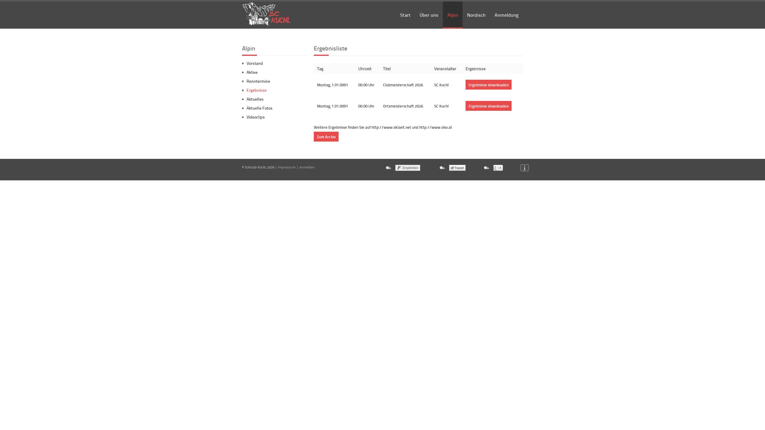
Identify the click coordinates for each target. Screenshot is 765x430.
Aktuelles (255, 99)
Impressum (287, 167)
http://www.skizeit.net (391, 127)
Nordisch (476, 14)
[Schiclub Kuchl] (266, 26)
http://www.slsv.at (435, 127)
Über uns (429, 14)
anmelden (307, 167)
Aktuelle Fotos (260, 108)
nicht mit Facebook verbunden (388, 168)
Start (405, 14)
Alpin (452, 14)
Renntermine (258, 81)
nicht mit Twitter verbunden (442, 168)
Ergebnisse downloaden (489, 84)
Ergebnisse (257, 90)
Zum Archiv (326, 136)
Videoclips (256, 117)
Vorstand (255, 63)
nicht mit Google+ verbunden (487, 168)
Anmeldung (506, 14)
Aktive (252, 72)
